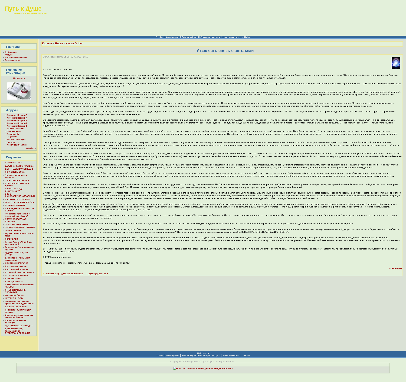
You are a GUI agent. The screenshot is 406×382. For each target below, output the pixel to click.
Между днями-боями (16, 145)
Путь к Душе (23, 8)
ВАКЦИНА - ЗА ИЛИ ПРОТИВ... (19, 166)
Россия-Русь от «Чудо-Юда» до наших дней (18, 243)
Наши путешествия (14, 282)
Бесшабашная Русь (16, 139)
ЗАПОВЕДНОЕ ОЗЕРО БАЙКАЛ (20, 227)
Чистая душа (13, 142)
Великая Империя (15, 129)
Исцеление (12, 137)
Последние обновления (16, 57)
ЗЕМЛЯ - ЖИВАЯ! (13, 231)
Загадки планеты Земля (16, 224)
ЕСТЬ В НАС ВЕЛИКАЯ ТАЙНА (19, 202)
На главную (395, 268)
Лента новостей (12, 60)
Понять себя (13, 134)
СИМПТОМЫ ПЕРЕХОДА (16, 263)
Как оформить (172, 37)
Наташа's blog (74, 43)
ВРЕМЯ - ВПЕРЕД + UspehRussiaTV (14, 190)
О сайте (159, 37)
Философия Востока (15, 295)
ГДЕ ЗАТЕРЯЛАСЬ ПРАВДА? (18, 326)
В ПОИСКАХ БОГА (13, 163)
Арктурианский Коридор (16, 269)
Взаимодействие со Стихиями (19, 272)
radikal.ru (246, 37)
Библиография (189, 37)
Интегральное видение (16, 266)
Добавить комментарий (72, 274)
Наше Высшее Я (13, 278)
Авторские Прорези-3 (17, 121)
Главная (47, 43)
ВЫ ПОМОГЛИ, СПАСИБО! (17, 199)
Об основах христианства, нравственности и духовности (19, 302)
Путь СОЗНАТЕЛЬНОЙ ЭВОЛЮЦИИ (15, 291)
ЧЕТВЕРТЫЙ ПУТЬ (14, 298)
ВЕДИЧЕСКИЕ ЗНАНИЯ (16, 307)
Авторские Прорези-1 (17, 126)
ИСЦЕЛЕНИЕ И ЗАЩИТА (16, 275)
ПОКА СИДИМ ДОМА (15, 172)
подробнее (31, 148)
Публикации (204, 37)
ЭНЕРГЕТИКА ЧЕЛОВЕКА (17, 180)
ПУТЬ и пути (203, 353)
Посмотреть (19, 78)
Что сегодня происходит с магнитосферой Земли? (17, 215)
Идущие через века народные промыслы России (19, 316)
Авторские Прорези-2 (17, 123)
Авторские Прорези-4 (17, 118)
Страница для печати (98, 274)
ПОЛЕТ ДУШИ (11, 239)
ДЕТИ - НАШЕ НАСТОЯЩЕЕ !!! (19, 169)
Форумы (216, 37)
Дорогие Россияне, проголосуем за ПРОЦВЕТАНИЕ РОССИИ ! (17, 331)
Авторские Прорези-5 (17, 115)
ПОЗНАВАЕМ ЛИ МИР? (16, 205)
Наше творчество (231, 37)
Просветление (14, 131)
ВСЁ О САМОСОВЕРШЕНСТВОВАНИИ (20, 195)
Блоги (59, 43)
